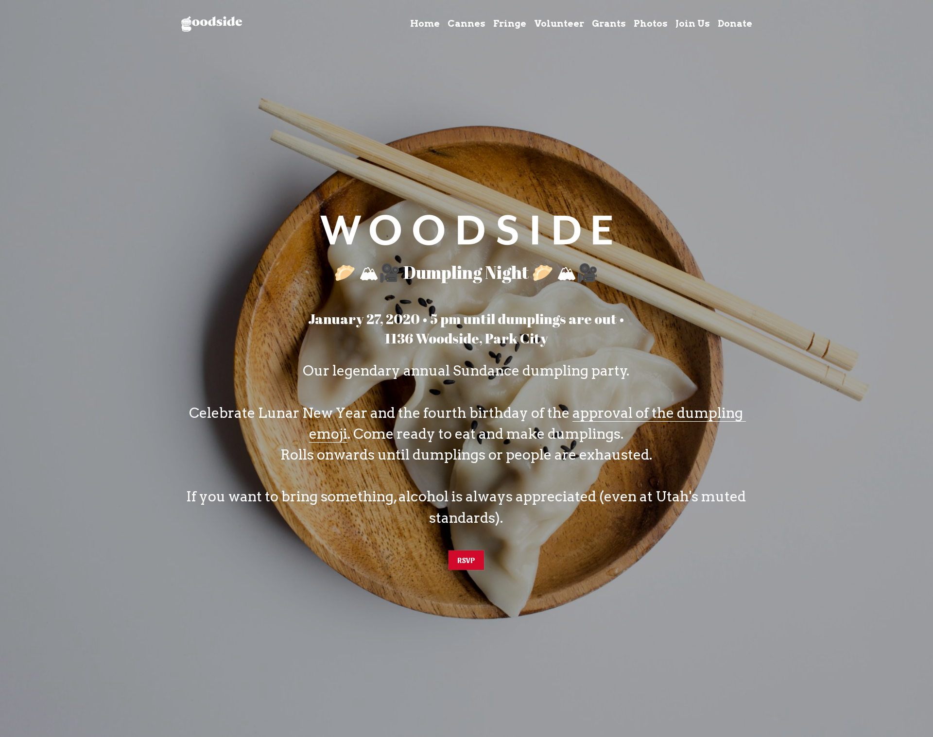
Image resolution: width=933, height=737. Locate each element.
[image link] (211, 23)
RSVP (466, 560)
